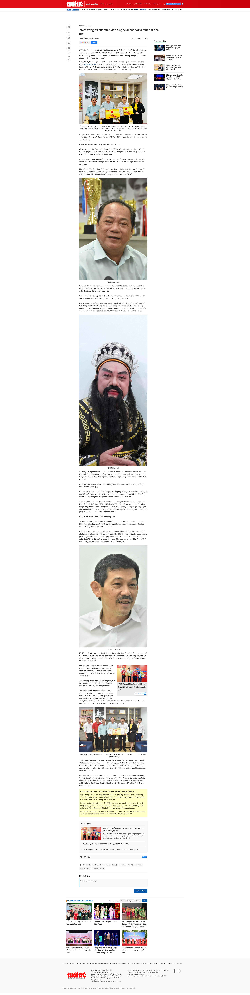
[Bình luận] (68, 38)
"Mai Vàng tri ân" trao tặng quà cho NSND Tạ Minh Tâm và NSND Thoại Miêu (111, 850)
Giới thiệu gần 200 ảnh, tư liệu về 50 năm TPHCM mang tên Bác (134, 950)
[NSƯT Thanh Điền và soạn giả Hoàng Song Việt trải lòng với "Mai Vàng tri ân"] (91, 833)
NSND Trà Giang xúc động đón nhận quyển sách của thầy (173, 67)
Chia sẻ (94, 42)
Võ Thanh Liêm (97, 865)
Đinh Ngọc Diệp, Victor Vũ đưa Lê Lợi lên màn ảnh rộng (174, 57)
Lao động (94, 9)
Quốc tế (88, 9)
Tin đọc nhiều (160, 41)
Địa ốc (180, 9)
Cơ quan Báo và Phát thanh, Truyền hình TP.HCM (106, 981)
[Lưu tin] (68, 48)
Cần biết (147, 4)
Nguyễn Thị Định (98, 869)
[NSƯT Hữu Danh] (113, 229)
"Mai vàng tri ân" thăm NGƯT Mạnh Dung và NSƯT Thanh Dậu (106, 844)
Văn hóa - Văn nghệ (140, 9)
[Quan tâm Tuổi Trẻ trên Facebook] (179, 971)
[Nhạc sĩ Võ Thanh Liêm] (113, 596)
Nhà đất (161, 963)
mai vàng (139, 865)
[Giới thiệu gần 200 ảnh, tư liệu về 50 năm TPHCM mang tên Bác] (134, 938)
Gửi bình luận (140, 891)
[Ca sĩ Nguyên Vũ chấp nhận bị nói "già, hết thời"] (159, 48)
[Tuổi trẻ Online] (77, 975)
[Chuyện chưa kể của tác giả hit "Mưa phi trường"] (159, 87)
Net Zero (106, 9)
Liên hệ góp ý (159, 976)
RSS (165, 976)
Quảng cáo (157, 4)
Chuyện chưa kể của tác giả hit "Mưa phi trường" (174, 86)
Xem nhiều (79, 963)
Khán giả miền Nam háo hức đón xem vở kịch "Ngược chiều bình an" (174, 77)
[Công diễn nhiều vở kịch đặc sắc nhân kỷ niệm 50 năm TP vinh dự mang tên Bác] (107, 938)
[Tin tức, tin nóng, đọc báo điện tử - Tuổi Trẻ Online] (76, 4)
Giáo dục (124, 9)
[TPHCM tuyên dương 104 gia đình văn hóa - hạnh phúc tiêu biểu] (79, 938)
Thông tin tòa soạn (96, 980)
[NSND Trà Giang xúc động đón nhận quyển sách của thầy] (159, 67)
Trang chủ (65, 963)
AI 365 (159, 9)
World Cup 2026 (172, 9)
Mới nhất (72, 963)
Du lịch (123, 963)
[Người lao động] (92, 3)
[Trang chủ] (73, 9)
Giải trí (149, 9)
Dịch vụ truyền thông (134, 976)
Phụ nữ (164, 9)
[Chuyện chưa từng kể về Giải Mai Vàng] (107, 911)
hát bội (114, 865)
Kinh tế (112, 9)
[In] (68, 43)
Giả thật (173, 963)
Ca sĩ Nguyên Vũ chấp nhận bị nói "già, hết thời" (173, 48)
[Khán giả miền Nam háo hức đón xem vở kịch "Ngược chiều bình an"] (159, 77)
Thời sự (82, 9)
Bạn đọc (100, 9)
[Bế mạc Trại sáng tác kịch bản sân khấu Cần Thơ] (79, 911)
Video (84, 963)
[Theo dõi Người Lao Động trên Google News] (85, 42)
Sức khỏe (118, 9)
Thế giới (94, 963)
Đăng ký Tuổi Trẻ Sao (173, 4)
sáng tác (122, 865)
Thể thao (154, 9)
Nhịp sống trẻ (131, 963)
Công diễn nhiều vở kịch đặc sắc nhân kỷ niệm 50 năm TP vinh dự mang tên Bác (105, 950)
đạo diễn (131, 865)
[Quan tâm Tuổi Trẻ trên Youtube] (174, 971)
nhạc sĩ (107, 865)
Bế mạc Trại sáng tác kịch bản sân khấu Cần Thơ (78, 922)
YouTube (139, 4)
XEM (144, 901)
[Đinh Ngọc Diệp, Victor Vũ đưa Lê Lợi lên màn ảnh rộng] (159, 58)
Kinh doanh (107, 963)
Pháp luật (130, 9)
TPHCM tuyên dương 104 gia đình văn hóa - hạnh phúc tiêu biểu (78, 950)
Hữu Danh (86, 865)
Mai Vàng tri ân (90, 64)
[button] (69, 53)
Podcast (129, 4)
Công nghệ (115, 963)
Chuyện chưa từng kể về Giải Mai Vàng (105, 922)
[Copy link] (68, 32)
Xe (120, 963)
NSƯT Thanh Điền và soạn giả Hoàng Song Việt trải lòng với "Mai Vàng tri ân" (132, 687)
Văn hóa (138, 963)
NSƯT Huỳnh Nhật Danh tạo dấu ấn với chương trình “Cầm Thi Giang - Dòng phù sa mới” (134, 924)
